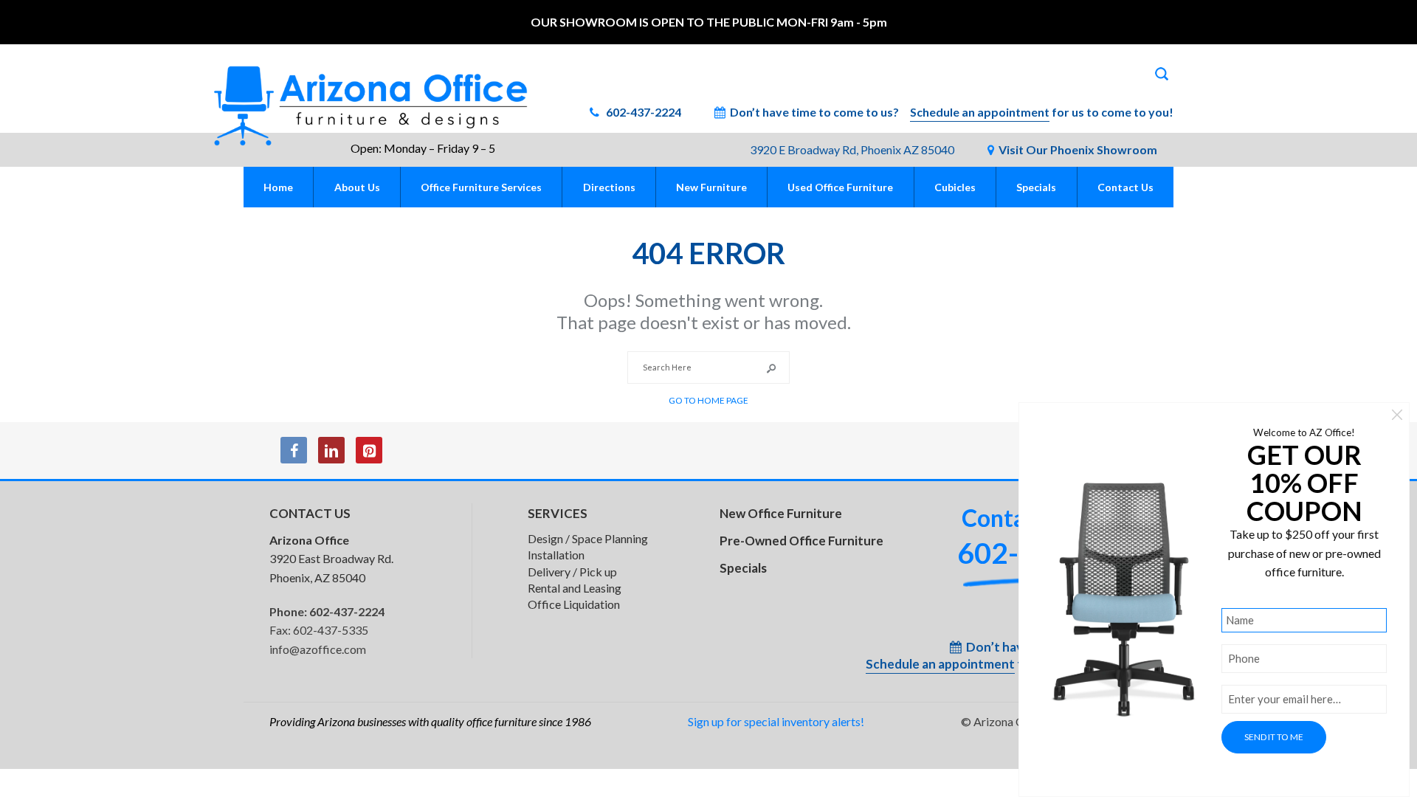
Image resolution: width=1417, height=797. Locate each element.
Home (278, 187)
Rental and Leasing (574, 588)
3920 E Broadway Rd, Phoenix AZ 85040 (852, 149)
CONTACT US (310, 513)
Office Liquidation (574, 604)
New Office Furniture (781, 513)
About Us (357, 187)
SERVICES (557, 513)
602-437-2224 (642, 112)
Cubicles (955, 187)
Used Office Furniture (840, 187)
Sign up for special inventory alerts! (776, 721)
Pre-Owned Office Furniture (801, 540)
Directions (609, 187)
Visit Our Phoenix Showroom (1078, 149)
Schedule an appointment (979, 112)
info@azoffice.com (317, 649)
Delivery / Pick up (572, 572)
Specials (1036, 187)
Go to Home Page (708, 400)
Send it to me (1273, 736)
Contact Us (1125, 187)
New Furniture (711, 187)
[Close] (1397, 417)
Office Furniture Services (481, 187)
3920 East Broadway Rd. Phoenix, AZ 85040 (331, 558)
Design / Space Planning (588, 538)
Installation (556, 555)
